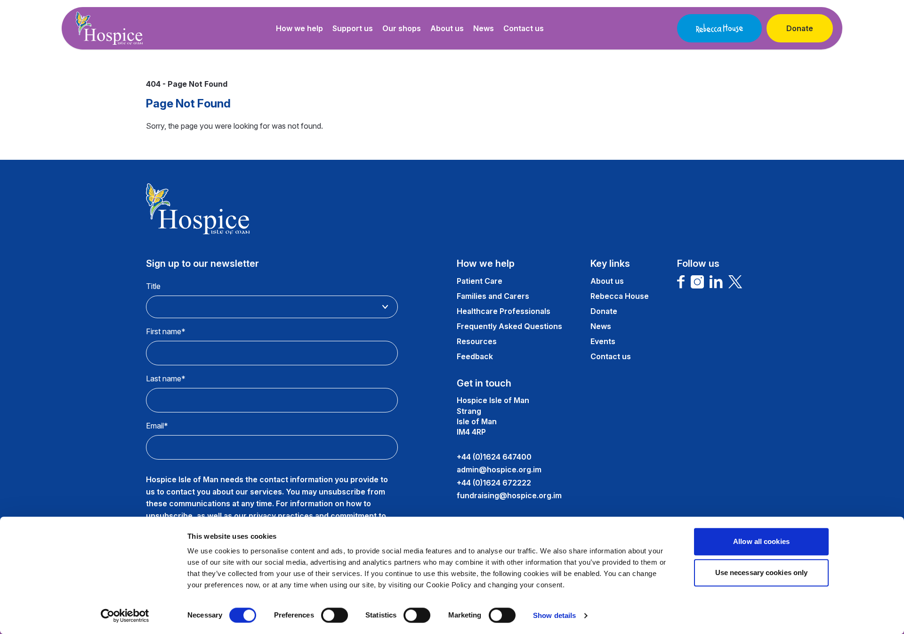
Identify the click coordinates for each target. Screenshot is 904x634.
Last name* (166, 378)
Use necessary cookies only (761, 572)
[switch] (334, 615)
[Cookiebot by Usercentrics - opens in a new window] (125, 616)
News (483, 28)
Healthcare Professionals (503, 311)
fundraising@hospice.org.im (509, 495)
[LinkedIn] (716, 281)
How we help (299, 28)
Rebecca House (619, 296)
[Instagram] (697, 281)
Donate (799, 28)
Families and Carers (493, 296)
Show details (554, 615)
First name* (166, 331)
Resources (477, 341)
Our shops (401, 28)
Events (602, 341)
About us (447, 28)
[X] (735, 281)
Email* (157, 425)
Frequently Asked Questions (509, 326)
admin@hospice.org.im (499, 469)
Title (153, 286)
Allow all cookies (761, 541)
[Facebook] (681, 281)
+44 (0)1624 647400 (494, 456)
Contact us (523, 28)
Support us (352, 28)
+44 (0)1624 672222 (494, 482)
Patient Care (479, 281)
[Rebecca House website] (719, 28)
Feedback (475, 356)
